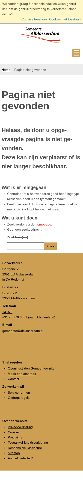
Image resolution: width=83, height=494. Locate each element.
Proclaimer (16, 437)
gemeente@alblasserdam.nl (22, 331)
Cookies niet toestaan (65, 19)
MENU (76, 53)
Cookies (14, 432)
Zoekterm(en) (17, 237)
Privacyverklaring (20, 427)
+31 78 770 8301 (14, 317)
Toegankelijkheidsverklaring (28, 442)
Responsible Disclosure (25, 448)
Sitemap (14, 453)
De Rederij (13, 279)
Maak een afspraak (22, 374)
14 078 (7, 312)
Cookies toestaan (34, 19)
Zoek (50, 246)
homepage (43, 224)
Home (6, 70)
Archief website (19, 458)
